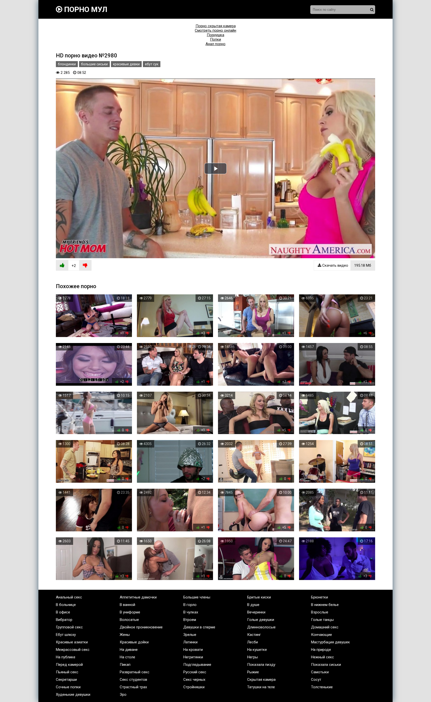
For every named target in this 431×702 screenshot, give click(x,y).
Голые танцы (322, 619)
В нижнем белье (325, 604)
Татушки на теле (261, 687)
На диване (129, 649)
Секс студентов (133, 679)
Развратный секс (134, 672)
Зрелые (189, 634)
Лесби (252, 642)
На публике (65, 657)
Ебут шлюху (66, 634)
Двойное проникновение (141, 627)
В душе (253, 604)
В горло (190, 604)
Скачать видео (346, 265)
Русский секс (194, 672)
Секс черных (194, 679)
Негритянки (193, 657)
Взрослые (319, 612)
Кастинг (254, 634)
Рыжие (253, 672)
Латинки (190, 642)
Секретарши (66, 679)
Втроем (189, 619)
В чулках (190, 612)
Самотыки (320, 672)
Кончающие (321, 634)
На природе (321, 649)
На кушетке (257, 649)
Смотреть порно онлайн (215, 30)
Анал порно (215, 44)
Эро (123, 694)
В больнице (66, 604)
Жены (125, 634)
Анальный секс (69, 597)
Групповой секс (69, 627)
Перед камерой (69, 664)
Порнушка (215, 35)
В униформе (130, 612)
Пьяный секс (67, 672)
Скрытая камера (261, 679)
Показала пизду (261, 664)
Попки (215, 39)
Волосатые (129, 619)
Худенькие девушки (73, 694)
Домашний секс (324, 627)
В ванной (127, 604)
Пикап (125, 664)
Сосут (316, 679)
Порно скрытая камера (216, 26)
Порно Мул (84, 9)
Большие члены (196, 597)
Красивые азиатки (72, 642)
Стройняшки (194, 687)
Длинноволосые (261, 627)
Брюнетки (319, 597)
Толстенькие (322, 687)
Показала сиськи (326, 664)
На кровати (193, 649)
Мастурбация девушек (330, 642)
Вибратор (64, 619)
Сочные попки (68, 687)
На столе (127, 657)
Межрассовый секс (73, 649)
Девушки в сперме (199, 627)
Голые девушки (260, 619)
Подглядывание (197, 664)
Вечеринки (256, 612)
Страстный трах (133, 687)
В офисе (63, 612)
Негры (252, 657)
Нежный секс (322, 657)
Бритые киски (259, 597)
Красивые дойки (134, 642)
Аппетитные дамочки (138, 597)
